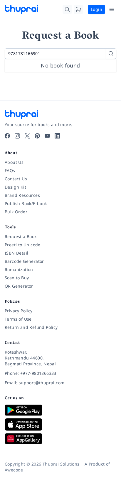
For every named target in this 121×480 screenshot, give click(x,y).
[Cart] (78, 9)
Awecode (14, 470)
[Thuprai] (21, 9)
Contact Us (16, 179)
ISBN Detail (16, 253)
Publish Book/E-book (26, 203)
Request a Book (21, 236)
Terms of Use (18, 319)
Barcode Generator (24, 261)
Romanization (19, 269)
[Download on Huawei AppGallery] (60, 438)
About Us (14, 162)
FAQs (10, 170)
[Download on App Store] (60, 424)
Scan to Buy (17, 278)
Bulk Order (16, 212)
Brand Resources (22, 195)
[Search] (67, 9)
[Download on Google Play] (60, 410)
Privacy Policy (19, 311)
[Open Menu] (111, 9)
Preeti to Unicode (23, 245)
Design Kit (15, 187)
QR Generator (19, 286)
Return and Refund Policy (31, 327)
